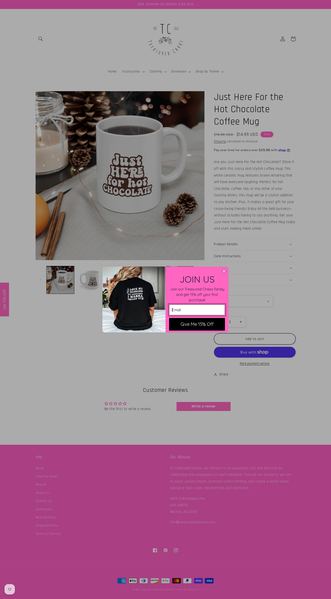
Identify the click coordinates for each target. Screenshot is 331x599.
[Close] (224, 271)
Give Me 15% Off (197, 324)
